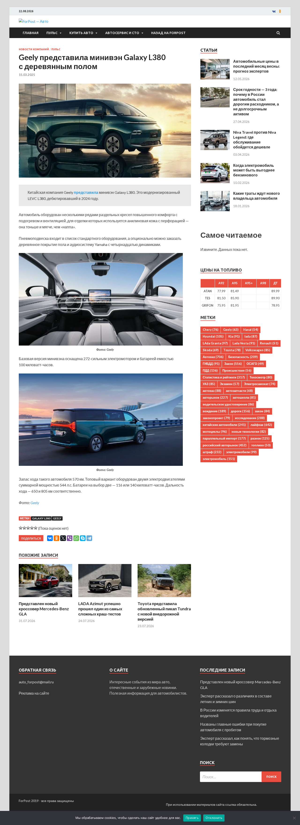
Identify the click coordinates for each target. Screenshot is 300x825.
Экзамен (229, 384)
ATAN (208, 291)
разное (260, 438)
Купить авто (81, 33)
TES (207, 298)
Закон (233, 364)
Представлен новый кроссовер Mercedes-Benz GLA (44, 608)
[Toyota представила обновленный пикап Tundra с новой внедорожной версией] (164, 598)
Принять (192, 818)
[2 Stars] (24, 528)
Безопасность (243, 357)
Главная (30, 33)
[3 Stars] (28, 528)
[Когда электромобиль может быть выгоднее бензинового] (215, 165)
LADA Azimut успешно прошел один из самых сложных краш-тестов (100, 608)
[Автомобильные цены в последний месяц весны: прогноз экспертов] (215, 61)
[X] (63, 538)
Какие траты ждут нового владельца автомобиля (256, 195)
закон (262, 411)
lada (250, 336)
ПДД (210, 370)
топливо (260, 445)
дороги (240, 411)
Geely (34, 502)
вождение (214, 411)
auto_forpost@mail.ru (36, 682)
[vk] (274, 11)
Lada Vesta (243, 343)
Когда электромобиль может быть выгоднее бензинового (254, 170)
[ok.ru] (280, 11)
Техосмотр (261, 377)
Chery (210, 329)
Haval (250, 329)
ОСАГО (255, 364)
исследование (250, 418)
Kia (234, 336)
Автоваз (213, 357)
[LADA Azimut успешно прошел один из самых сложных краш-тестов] (105, 598)
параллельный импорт (224, 438)
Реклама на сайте (34, 693)
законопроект (216, 418)
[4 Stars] (32, 528)
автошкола (244, 397)
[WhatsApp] (76, 538)
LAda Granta (215, 343)
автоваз (212, 391)
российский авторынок (224, 445)
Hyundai (213, 336)
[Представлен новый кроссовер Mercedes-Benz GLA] (45, 598)
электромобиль (219, 459)
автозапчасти (239, 391)
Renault (269, 343)
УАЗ (209, 384)
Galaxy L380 (41, 518)
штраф (212, 452)
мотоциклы (215, 431)
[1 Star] (20, 528)
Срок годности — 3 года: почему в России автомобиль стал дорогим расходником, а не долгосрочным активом (256, 101)
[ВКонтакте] (50, 538)
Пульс (51, 33)
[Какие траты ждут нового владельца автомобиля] (215, 193)
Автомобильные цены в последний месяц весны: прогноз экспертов (256, 66)
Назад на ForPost (168, 33)
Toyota (231, 350)
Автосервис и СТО (122, 33)
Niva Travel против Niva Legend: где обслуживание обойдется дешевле (254, 139)
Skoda (210, 350)
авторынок (215, 397)
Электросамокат (259, 384)
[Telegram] (89, 538)
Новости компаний (34, 49)
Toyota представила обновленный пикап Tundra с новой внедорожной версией (164, 611)
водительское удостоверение (228, 404)
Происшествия (236, 370)
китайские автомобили (224, 425)
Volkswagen (257, 350)
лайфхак (261, 425)
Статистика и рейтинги (224, 377)
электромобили (241, 452)
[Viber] (69, 538)
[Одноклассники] (56, 538)
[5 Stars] (36, 528)
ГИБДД (211, 364)
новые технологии (249, 431)
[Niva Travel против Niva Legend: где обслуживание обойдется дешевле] (215, 132)
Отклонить (214, 818)
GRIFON (207, 305)
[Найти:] (240, 776)
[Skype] (83, 538)
